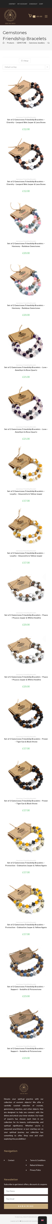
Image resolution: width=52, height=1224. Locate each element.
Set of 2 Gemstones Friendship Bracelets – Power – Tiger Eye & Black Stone (26, 740)
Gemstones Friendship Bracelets (26, 117)
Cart (41, 4)
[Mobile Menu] (45, 16)
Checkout (33, 4)
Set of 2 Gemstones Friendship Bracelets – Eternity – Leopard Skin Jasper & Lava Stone (26, 120)
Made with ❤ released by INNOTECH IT (26, 1221)
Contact (12, 4)
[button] (48, 85)
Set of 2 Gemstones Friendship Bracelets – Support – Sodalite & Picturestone (26, 987)
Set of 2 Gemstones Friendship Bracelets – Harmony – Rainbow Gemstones (26, 244)
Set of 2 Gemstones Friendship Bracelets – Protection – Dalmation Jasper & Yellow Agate (26, 864)
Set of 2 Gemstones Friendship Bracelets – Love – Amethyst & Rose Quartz (26, 368)
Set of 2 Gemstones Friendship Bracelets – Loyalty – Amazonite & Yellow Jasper (26, 492)
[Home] (3, 43)
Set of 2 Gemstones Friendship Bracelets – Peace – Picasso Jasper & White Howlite (26, 616)
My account (22, 4)
